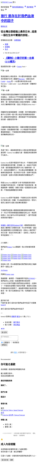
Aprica (9, 81)
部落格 (7, 47)
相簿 (6, 44)
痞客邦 (13, 316)
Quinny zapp (10, 274)
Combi (3, 81)
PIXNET (9, 433)
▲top (2, 328)
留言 (18, 316)
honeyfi (3, 305)
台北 (2, 412)
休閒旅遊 (17, 40)
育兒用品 (16, 325)
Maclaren (22, 79)
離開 (11, 460)
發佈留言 (4, 345)
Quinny (19, 66)
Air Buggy (4, 270)
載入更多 (4, 332)
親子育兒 (16, 322)
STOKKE (31, 278)
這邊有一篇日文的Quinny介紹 (12, 225)
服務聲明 (22, 435)
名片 (6, 49)
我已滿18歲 (5, 460)
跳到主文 (4, 26)
